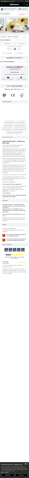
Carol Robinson (7, 129)
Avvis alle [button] (21, 475)
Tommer (19, 49)
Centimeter (9, 49)
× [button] (27, 463)
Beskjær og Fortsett (14, 58)
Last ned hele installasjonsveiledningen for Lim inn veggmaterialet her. (16, 235)
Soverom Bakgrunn (20, 125)
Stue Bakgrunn (8, 125)
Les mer (13, 470)
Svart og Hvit (9, 53)
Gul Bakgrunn (20, 122)
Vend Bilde (20, 53)
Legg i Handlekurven (14, 86)
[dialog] (14, 470)
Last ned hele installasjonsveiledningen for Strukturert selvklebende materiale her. (16, 239)
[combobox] (25, 464)
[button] (14, 472)
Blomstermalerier (9, 122)
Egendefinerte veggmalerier (14, 132)
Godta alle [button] (8, 475)
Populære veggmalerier (20, 129)
